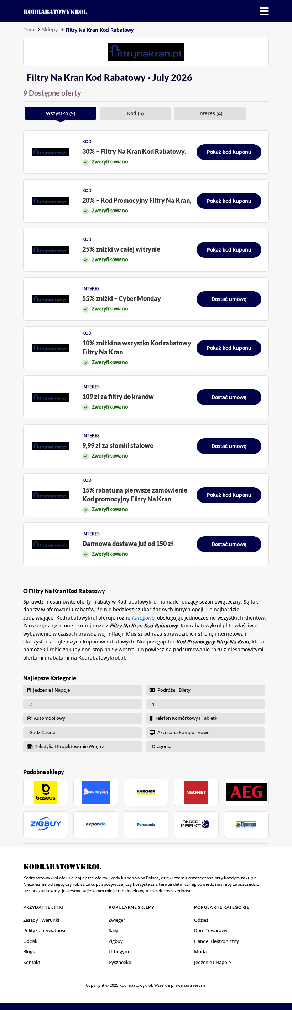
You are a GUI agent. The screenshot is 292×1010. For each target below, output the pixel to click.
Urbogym (119, 951)
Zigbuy (116, 941)
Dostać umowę (229, 299)
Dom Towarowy (211, 930)
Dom (28, 29)
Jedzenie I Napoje (212, 962)
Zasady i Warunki (41, 920)
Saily (113, 930)
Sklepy (50, 29)
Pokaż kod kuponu (229, 151)
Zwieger (117, 920)
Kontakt (31, 962)
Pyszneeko (120, 962)
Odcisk (30, 941)
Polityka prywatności (45, 930)
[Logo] (55, 11)
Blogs (29, 951)
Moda (200, 951)
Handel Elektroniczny (216, 941)
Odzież (201, 920)
